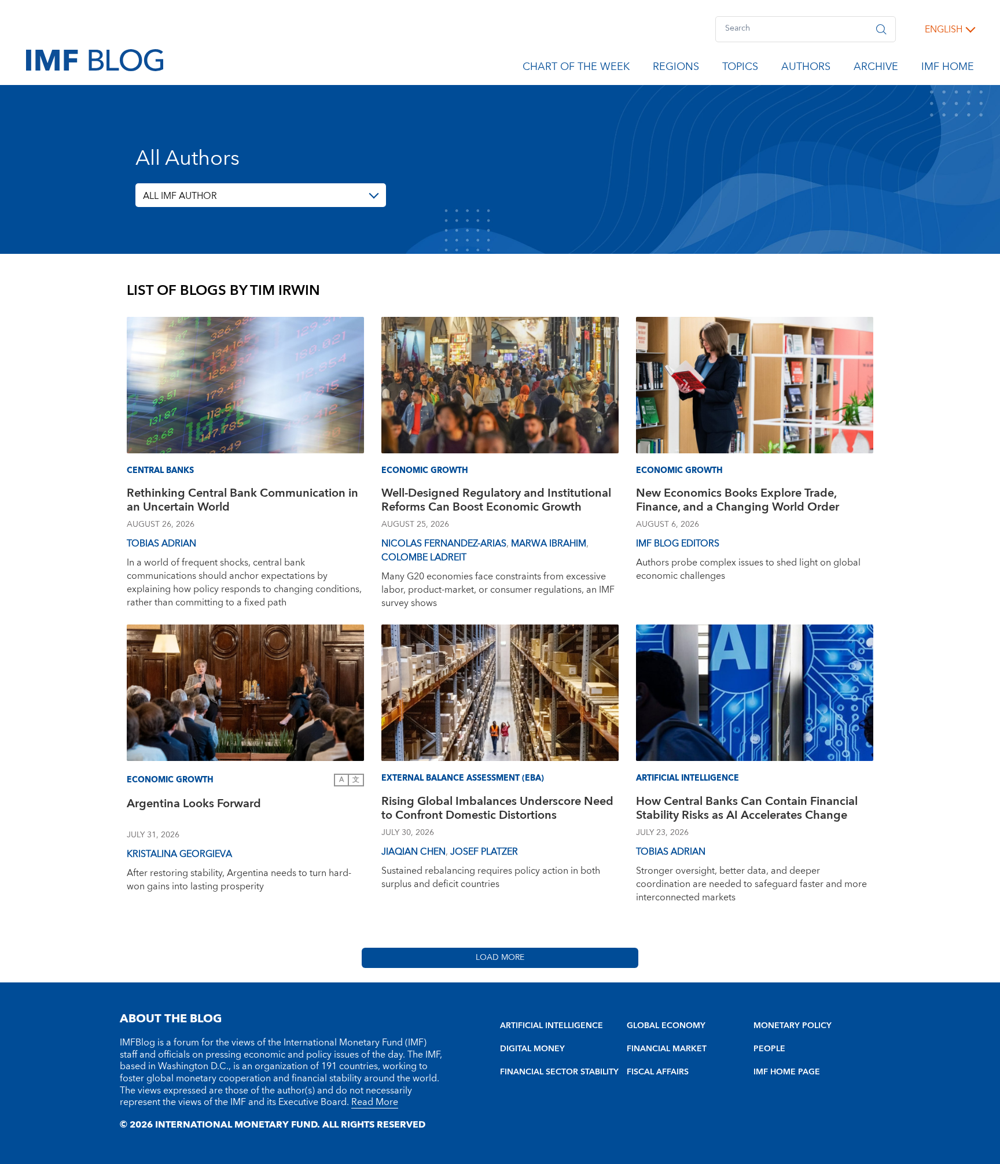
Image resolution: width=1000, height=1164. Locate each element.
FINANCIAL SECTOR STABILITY (559, 1072)
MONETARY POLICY (792, 1026)
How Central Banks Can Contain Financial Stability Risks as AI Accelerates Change (747, 810)
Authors (805, 69)
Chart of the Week (576, 69)
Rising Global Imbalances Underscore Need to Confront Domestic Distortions (497, 810)
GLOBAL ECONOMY (666, 1026)
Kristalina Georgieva (179, 854)
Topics (740, 69)
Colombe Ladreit (423, 557)
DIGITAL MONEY (532, 1049)
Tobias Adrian (161, 543)
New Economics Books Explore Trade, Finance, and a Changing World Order (737, 501)
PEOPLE (769, 1049)
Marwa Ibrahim (548, 543)
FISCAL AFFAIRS (658, 1072)
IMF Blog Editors (677, 543)
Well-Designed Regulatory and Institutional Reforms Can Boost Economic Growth (496, 501)
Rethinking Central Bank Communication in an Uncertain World (242, 501)
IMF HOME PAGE (786, 1072)
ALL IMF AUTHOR (180, 196)
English (943, 29)
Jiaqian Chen (413, 852)
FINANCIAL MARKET (667, 1049)
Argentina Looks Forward (194, 805)
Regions (676, 69)
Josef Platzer (484, 852)
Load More (500, 958)
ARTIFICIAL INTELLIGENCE (551, 1026)
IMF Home (947, 69)
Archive (876, 69)
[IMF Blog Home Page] (94, 59)
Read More (374, 1102)
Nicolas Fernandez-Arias (443, 543)
